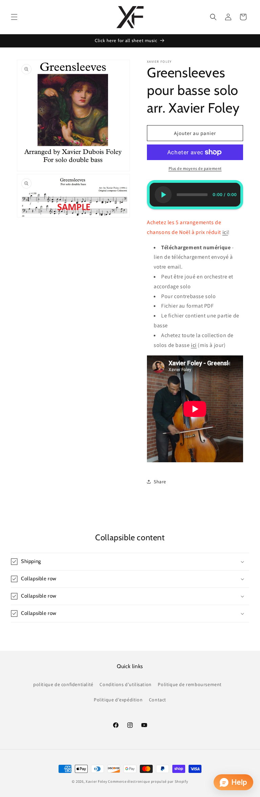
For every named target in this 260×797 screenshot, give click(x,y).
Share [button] (160, 482)
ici (225, 232)
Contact (157, 700)
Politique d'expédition (118, 700)
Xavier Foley (96, 781)
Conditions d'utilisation (125, 684)
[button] (14, 16)
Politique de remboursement (190, 684)
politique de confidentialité (63, 684)
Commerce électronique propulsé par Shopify (148, 781)
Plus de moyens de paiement (195, 168)
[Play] (163, 194)
